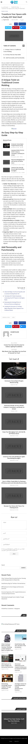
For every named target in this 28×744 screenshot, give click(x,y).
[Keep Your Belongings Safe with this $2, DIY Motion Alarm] (6, 162)
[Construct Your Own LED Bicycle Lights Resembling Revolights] (6, 170)
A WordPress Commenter (7, 608)
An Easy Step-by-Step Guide (13, 54)
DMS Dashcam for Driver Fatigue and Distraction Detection (7, 665)
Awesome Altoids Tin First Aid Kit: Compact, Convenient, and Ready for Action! (17, 153)
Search (3, 565)
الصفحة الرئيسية (4, 7)
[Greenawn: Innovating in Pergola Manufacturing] (6, 145)
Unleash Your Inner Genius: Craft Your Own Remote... (14, 720)
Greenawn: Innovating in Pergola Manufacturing (17, 145)
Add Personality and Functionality (15, 58)
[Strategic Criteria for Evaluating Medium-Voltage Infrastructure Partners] (21, 678)
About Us (17, 741)
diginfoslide (6, 20)
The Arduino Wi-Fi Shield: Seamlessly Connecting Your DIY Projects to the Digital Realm (14, 298)
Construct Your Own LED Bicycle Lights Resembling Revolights (17, 169)
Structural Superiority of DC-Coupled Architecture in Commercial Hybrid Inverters (13, 592)
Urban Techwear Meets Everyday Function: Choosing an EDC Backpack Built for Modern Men (13, 579)
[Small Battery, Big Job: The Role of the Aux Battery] (21, 638)
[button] (2, 721)
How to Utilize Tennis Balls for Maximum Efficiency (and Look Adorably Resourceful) (14, 482)
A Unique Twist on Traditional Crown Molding (12, 50)
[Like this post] (16, 24)
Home (10, 741)
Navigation (17, 608)
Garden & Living (15, 7)
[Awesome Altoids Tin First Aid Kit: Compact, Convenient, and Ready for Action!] (6, 153)
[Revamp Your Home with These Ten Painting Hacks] (14, 495)
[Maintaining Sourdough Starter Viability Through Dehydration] (7, 678)
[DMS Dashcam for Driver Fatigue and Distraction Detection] (7, 658)
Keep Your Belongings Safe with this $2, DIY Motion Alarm (17, 161)
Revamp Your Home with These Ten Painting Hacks (14, 507)
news (13, 317)
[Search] (26, 2)
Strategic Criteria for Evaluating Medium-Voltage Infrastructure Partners (20, 687)
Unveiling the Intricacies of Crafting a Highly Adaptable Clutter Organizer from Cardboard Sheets (13, 308)
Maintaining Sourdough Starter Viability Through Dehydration (6, 686)
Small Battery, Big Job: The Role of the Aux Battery (13, 583)
